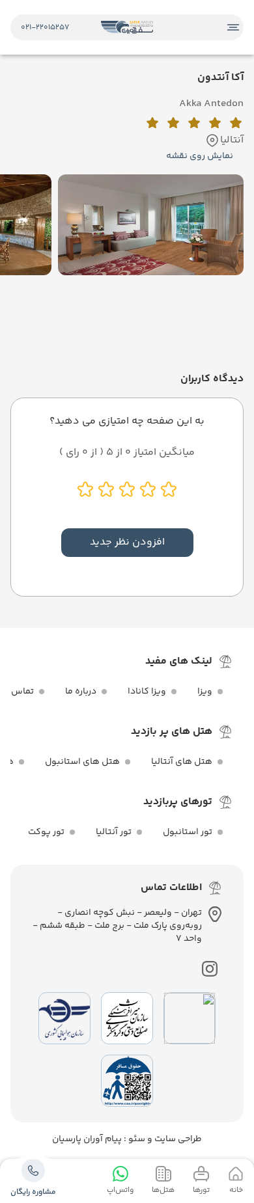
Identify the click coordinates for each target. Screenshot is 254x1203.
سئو (135, 1139)
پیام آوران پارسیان (87, 1139)
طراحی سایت (177, 1139)
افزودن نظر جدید (127, 542)
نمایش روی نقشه (199, 156)
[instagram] (210, 969)
